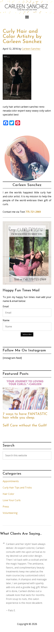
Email (6, 306)
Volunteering (10, 513)
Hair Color (8, 494)
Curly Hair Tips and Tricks (17, 487)
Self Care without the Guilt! (24, 425)
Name (6, 320)
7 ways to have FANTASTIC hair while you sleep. (25, 415)
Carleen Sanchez (27, 7)
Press (6, 506)
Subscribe (27, 334)
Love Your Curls (12, 500)
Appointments (11, 481)
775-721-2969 (33, 211)
